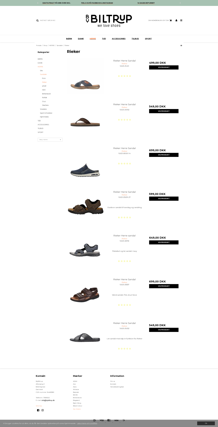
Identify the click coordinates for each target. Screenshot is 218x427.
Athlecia (76, 389)
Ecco (44, 78)
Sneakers (43, 109)
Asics (74, 387)
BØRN (69, 39)
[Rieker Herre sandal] (85, 250)
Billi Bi (75, 395)
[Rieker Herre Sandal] (85, 76)
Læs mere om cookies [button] (87, 423)
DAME (81, 39)
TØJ (104, 39)
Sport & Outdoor (46, 113)
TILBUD (135, 39)
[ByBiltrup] (108, 20)
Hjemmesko (44, 117)
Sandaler (43, 74)
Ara (74, 384)
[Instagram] (43, 410)
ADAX (75, 381)
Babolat (76, 392)
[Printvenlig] (181, 45)
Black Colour (77, 406)
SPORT (148, 39)
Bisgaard (76, 400)
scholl (44, 86)
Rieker (44, 82)
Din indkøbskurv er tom (158, 20)
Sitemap (39, 406)
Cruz (44, 101)
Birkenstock (46, 94)
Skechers (45, 105)
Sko (41, 71)
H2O (44, 90)
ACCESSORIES (119, 39)
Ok (206, 423)
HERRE (93, 39)
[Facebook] (39, 410)
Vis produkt (164, 67)
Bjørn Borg (77, 403)
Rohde (44, 97)
